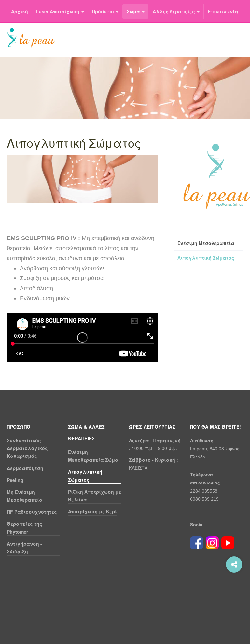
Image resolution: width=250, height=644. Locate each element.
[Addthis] (234, 564)
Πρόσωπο (103, 11)
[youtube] (227, 542)
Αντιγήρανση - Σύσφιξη (24, 547)
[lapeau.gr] (31, 37)
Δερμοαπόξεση (25, 468)
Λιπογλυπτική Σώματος (205, 257)
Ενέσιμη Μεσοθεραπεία (205, 243)
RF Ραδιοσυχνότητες (32, 512)
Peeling (15, 480)
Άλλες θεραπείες (174, 11)
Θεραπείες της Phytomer (24, 528)
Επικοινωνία (223, 11)
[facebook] (196, 542)
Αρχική (19, 11)
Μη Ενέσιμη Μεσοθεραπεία (25, 496)
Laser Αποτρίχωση (58, 11)
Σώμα (134, 11)
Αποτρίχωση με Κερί (92, 511)
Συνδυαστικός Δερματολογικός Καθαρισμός (27, 448)
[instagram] (212, 542)
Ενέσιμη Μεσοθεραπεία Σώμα (93, 456)
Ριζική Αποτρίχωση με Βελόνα (94, 495)
